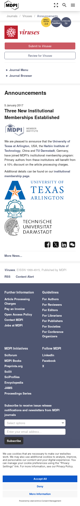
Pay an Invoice (14, 309)
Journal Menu (17, 70)
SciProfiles (12, 377)
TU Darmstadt (45, 150)
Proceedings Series (17, 393)
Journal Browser (19, 75)
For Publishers (52, 321)
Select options (16, 423)
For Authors (50, 299)
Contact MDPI (13, 320)
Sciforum (10, 355)
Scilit (8, 371)
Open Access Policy (18, 314)
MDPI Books (12, 360)
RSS (7, 276)
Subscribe (14, 441)
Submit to (40, 46)
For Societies (51, 326)
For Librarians (52, 315)
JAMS (8, 388)
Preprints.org (13, 366)
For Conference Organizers (52, 334)
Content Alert (25, 276)
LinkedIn (48, 355)
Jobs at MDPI (13, 325)
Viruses (27, 16)
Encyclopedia (13, 382)
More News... (13, 255)
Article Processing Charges (17, 301)
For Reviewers (52, 304)
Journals (12, 16)
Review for (40, 55)
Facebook (49, 360)
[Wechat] (72, 246)
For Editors (50, 310)
